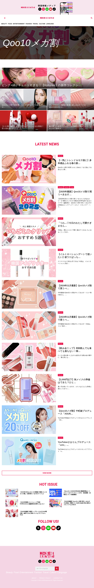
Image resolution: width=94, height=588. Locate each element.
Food (10, 24)
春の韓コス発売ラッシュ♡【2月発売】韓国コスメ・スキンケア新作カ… (70, 127)
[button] (91, 18)
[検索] (57, 569)
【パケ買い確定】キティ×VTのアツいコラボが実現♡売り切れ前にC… (22, 127)
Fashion (29, 24)
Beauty (4, 24)
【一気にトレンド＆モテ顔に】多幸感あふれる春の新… (75, 161)
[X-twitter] (38, 528)
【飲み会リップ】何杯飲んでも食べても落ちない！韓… (75, 349)
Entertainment (19, 24)
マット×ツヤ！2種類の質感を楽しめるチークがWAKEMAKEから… (67, 106)
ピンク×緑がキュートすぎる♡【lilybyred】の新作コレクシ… (41, 85)
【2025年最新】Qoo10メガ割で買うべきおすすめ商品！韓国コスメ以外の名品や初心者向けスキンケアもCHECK (77, 503)
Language (50, 24)
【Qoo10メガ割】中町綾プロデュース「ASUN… (75, 412)
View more (47, 473)
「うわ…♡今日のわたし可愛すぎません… (75, 224)
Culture (42, 24)
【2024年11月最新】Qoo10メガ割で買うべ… (75, 287)
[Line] (47, 9)
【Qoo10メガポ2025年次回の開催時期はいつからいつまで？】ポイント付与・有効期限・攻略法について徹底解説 (77, 492)
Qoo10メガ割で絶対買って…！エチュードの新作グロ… (22, 106)
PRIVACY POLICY (45, 578)
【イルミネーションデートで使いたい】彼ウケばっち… (75, 255)
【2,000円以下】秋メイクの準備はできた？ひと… (74, 381)
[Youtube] (50, 9)
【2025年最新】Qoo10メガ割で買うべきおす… (75, 193)
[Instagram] (43, 9)
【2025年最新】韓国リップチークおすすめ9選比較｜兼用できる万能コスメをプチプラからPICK (33, 513)
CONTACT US (58, 578)
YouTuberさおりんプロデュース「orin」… (74, 443)
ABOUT (34, 578)
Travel (35, 24)
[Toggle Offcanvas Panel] (4, 18)
